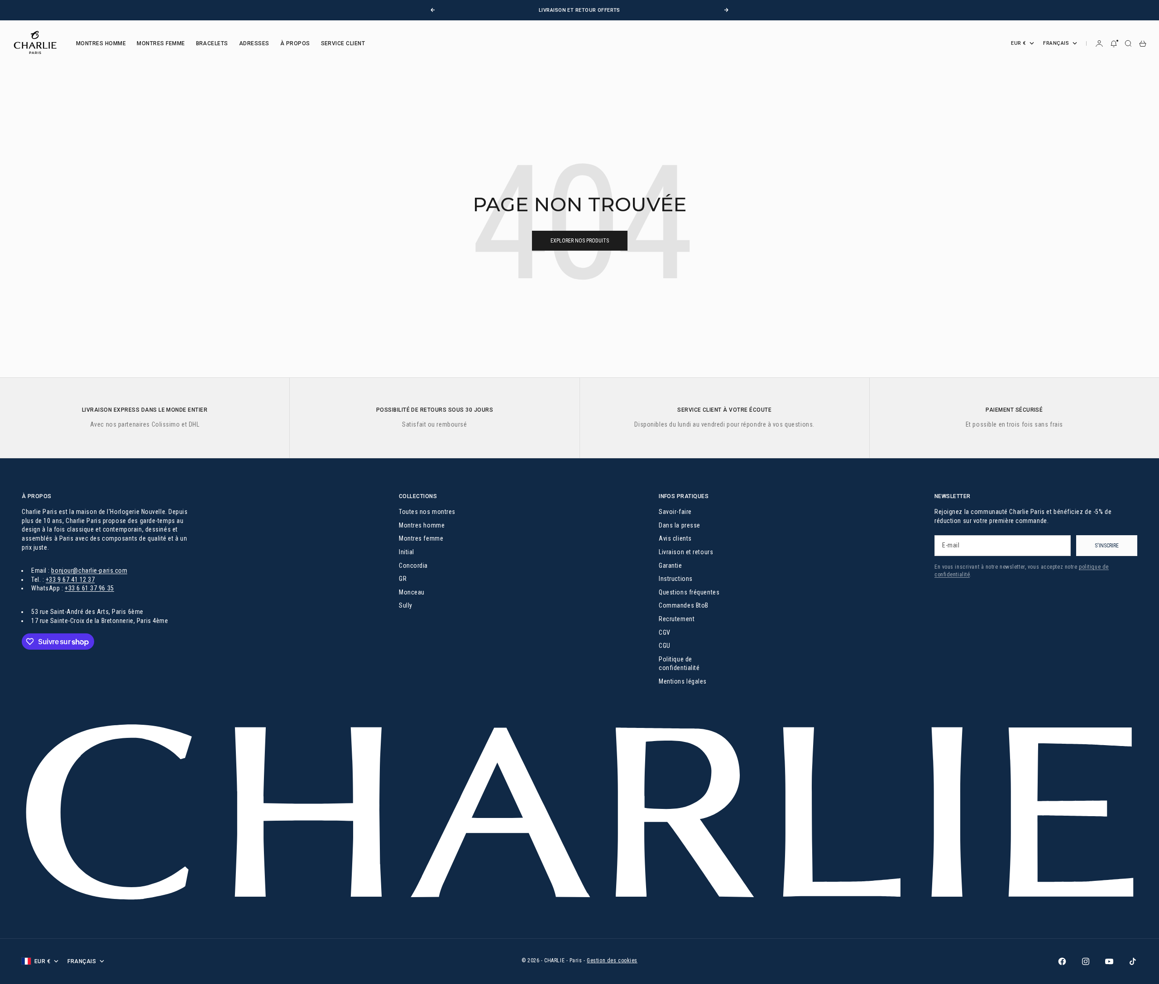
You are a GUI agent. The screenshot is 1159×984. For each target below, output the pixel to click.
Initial (406, 552)
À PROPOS (295, 43)
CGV (664, 632)
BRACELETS (212, 43)
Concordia (413, 565)
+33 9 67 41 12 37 (70, 579)
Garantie (670, 565)
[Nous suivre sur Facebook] (1062, 961)
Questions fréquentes (689, 592)
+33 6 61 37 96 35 (89, 588)
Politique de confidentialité (679, 664)
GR (403, 578)
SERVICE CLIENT (343, 43)
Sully (405, 605)
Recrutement (676, 619)
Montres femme (421, 538)
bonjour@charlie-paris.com (89, 570)
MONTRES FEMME (161, 43)
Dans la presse (679, 525)
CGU (664, 645)
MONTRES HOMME (101, 43)
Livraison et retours (686, 552)
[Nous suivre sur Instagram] (1085, 961)
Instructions (676, 578)
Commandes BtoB (684, 605)
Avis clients (675, 538)
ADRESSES (254, 43)
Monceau (412, 592)
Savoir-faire (675, 511)
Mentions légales (683, 681)
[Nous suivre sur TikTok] (1132, 961)
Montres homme (422, 525)
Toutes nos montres (427, 511)
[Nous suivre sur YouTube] (1109, 961)
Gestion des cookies (612, 960)
